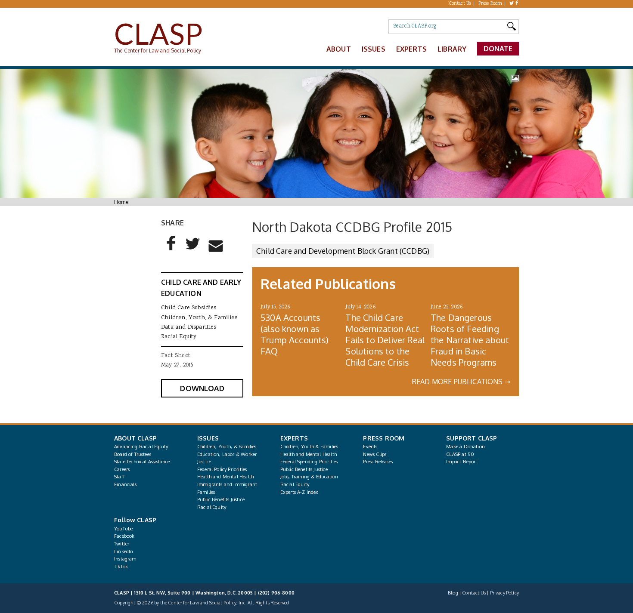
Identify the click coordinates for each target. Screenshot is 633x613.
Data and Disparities (189, 327)
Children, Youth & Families (309, 447)
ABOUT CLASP (135, 438)
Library (452, 49)
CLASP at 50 (460, 454)
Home (121, 202)
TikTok (121, 567)
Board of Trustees (132, 454)
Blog (453, 593)
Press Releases (377, 462)
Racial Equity (178, 337)
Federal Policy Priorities (222, 469)
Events (370, 447)
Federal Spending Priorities (309, 462)
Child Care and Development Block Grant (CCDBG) (342, 251)
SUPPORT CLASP (471, 438)
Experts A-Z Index (299, 492)
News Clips (374, 454)
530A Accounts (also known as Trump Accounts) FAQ (295, 334)
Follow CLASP (135, 520)
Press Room (490, 3)
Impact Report (461, 462)
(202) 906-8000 (276, 593)
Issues (373, 49)
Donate (498, 48)
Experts (411, 49)
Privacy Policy (504, 593)
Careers (122, 469)
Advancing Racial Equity (141, 447)
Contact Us (460, 3)
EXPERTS (294, 438)
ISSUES (208, 438)
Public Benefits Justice (221, 499)
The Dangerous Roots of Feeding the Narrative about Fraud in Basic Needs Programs (470, 340)
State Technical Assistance (142, 462)
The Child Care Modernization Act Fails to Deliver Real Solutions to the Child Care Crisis (385, 340)
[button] (171, 250)
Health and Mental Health (225, 477)
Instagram (125, 559)
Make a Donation (465, 447)
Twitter (121, 544)
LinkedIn (123, 551)
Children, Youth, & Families (199, 318)
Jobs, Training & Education (309, 477)
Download (202, 388)
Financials (125, 484)
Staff (119, 477)
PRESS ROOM (383, 438)
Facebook (124, 536)
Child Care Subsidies (189, 308)
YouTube (123, 529)
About (338, 49)
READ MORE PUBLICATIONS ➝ (461, 381)
